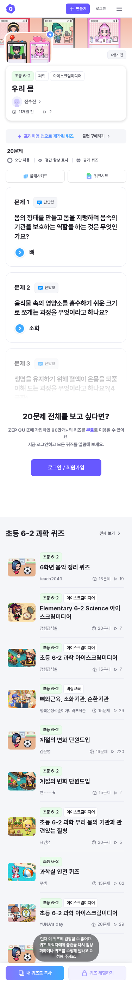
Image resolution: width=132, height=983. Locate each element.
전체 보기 (107, 533)
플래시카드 (39, 175)
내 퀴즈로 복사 (39, 973)
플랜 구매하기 (93, 136)
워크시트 (101, 175)
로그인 (101, 8)
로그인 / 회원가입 (66, 467)
